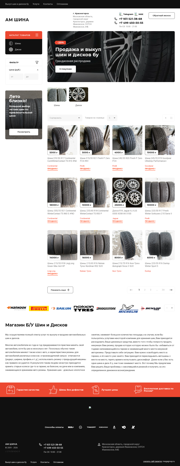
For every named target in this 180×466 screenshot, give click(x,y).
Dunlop (148, 271)
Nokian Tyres (85, 271)
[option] (111, 56)
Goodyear (149, 166)
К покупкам (66, 69)
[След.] (171, 290)
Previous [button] (166, 308)
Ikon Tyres (116, 271)
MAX (141, 14)
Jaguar (115, 218)
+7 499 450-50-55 (131, 22)
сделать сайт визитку (152, 461)
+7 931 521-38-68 (130, 18)
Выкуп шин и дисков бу (17, 4)
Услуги (36, 4)
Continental (52, 166)
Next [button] (172, 308)
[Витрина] (171, 118)
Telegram (128, 14)
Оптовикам (62, 4)
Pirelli (82, 166)
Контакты (48, 4)
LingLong (51, 271)
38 (163, 290)
